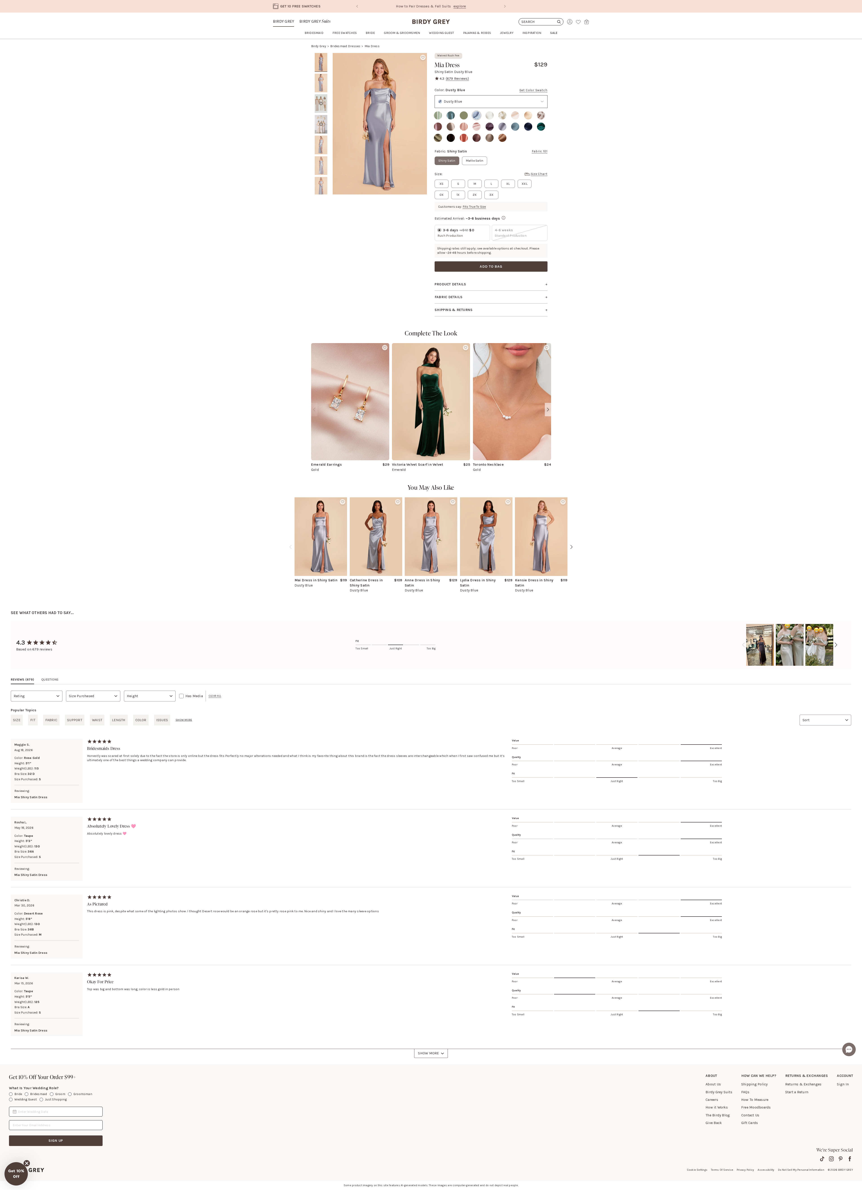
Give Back (714, 1123)
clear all (215, 695)
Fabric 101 (540, 151)
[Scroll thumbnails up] (321, 56)
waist (97, 720)
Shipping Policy (754, 1084)
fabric (51, 720)
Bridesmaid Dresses (345, 46)
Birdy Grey (283, 21)
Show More (428, 1053)
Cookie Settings (697, 1169)
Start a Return (796, 1092)
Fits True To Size (474, 207)
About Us (713, 1084)
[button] (16, 1174)
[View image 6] (321, 165)
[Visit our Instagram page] (831, 1158)
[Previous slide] (357, 6)
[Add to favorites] (423, 57)
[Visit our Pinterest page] (840, 1158)
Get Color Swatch (533, 90)
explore (459, 6)
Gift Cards (749, 1123)
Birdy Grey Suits (719, 1092)
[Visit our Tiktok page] (822, 1158)
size (16, 720)
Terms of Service (722, 1169)
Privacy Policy (745, 1169)
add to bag (491, 266)
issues (162, 720)
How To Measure (754, 1099)
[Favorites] (578, 22)
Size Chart (539, 174)
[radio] (438, 115)
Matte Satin (475, 161)
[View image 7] (321, 186)
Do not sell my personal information (801, 1169)
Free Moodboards (756, 1107)
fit (32, 720)
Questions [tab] (49, 679)
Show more (184, 719)
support (74, 720)
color (140, 720)
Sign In (843, 1084)
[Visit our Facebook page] (850, 1158)
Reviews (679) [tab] (22, 679)
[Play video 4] (321, 124)
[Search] (541, 21)
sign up (55, 1140)
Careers (712, 1099)
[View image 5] (321, 145)
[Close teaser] (26, 1163)
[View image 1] (321, 62)
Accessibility (766, 1169)
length (118, 720)
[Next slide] (504, 6)
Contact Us (750, 1115)
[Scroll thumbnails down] (321, 191)
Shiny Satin (446, 161)
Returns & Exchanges (803, 1084)
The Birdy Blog (718, 1115)
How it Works (717, 1107)
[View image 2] (321, 83)
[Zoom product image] (380, 123)
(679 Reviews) (457, 78)
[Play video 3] (321, 103)
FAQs (745, 1092)
